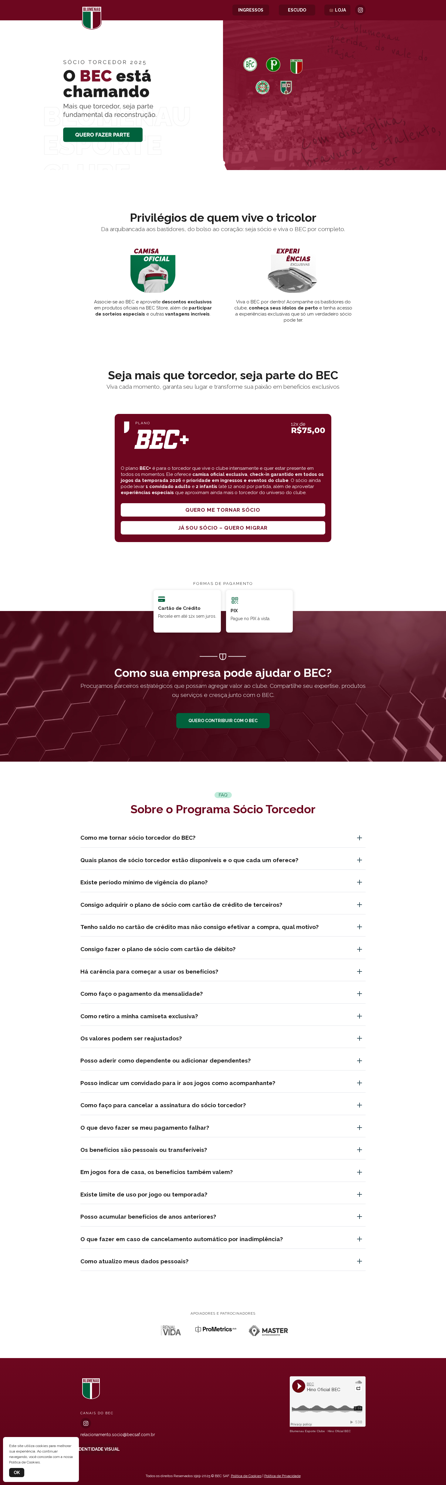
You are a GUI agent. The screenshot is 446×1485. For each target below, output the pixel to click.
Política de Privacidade (282, 1476)
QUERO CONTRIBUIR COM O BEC (223, 720)
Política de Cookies (246, 1476)
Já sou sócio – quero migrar (223, 528)
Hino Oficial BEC (339, 1431)
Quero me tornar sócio (222, 510)
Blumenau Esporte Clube (307, 1431)
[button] (223, 163)
